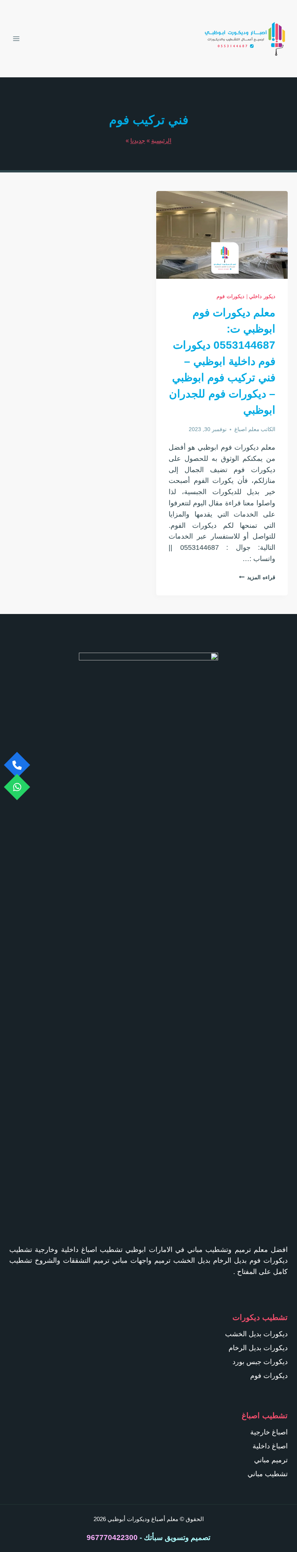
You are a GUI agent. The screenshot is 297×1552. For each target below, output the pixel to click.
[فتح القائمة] (16, 38)
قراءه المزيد (257, 577)
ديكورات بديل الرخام (258, 1348)
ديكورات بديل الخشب (256, 1334)
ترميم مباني (271, 1460)
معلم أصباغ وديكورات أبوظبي (143, 1519)
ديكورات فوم (230, 296)
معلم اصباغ (246, 429)
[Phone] (17, 765)
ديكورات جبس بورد (260, 1362)
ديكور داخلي (262, 296)
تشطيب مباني (268, 1474)
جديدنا (137, 140)
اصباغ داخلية (270, 1446)
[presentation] (222, 235)
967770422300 (112, 1537)
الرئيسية (161, 140)
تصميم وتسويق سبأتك (177, 1537)
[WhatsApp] (17, 787)
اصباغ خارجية (269, 1432)
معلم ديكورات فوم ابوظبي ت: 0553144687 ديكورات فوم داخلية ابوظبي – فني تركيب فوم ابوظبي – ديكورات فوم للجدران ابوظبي (222, 361)
